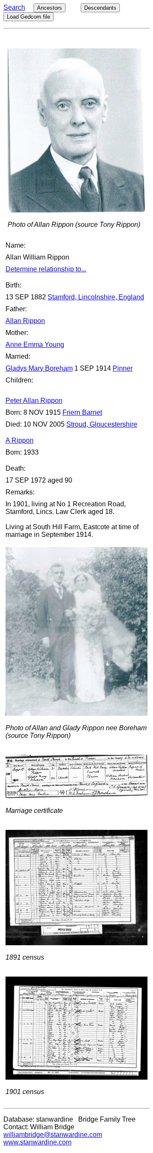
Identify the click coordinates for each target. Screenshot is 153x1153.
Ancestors (49, 8)
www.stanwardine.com (37, 1142)
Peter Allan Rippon (34, 400)
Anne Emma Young (35, 344)
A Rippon (20, 440)
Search (14, 7)
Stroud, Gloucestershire (101, 424)
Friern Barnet (82, 412)
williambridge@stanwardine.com (52, 1134)
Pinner (123, 368)
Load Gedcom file (28, 17)
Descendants (100, 8)
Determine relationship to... (46, 269)
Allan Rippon (25, 320)
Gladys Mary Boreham (39, 368)
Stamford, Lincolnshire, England (96, 297)
